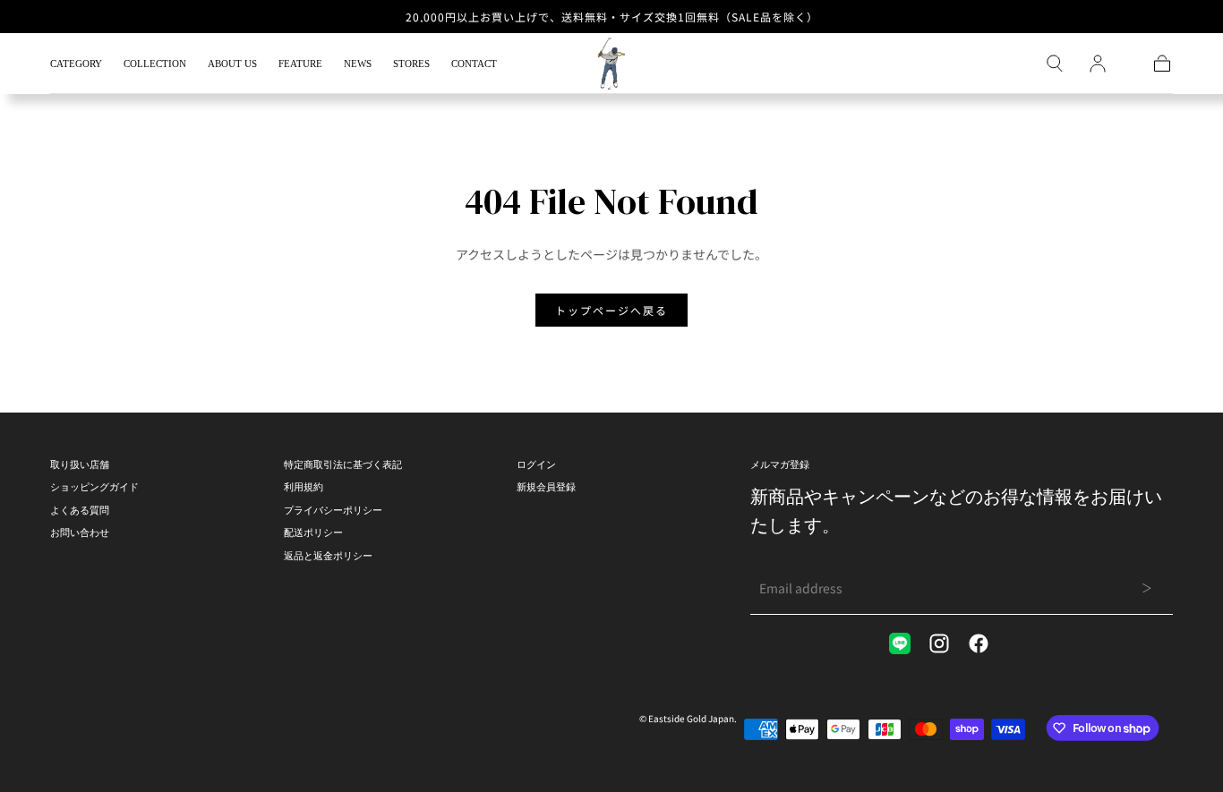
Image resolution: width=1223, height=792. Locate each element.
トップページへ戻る (611, 310)
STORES (411, 63)
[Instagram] (939, 643)
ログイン (536, 464)
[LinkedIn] (899, 643)
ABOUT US (232, 63)
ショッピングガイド (94, 486)
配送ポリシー (313, 532)
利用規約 (303, 486)
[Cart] (1162, 63)
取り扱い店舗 (79, 464)
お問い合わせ (79, 532)
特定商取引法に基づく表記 (343, 464)
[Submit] (1146, 588)
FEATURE (300, 63)
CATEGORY (76, 63)
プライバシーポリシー (333, 510)
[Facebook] (978, 643)
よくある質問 (79, 510)
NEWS (358, 63)
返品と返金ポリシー (328, 555)
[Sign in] (1097, 63)
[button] (1054, 63)
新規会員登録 (546, 486)
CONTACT (474, 63)
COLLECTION (155, 63)
